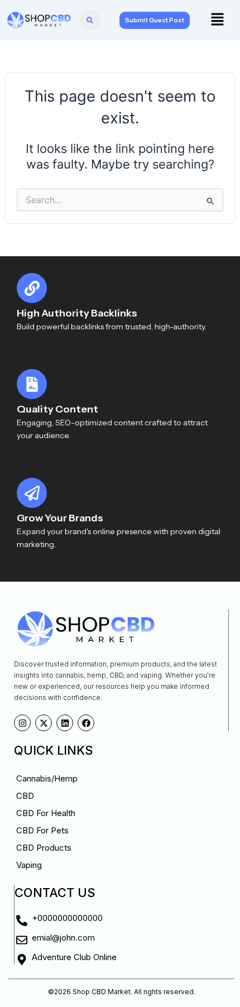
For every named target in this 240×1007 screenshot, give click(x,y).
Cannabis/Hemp (47, 778)
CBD (25, 795)
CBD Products (43, 847)
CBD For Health (45, 813)
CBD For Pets (42, 830)
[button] (217, 20)
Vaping (29, 865)
